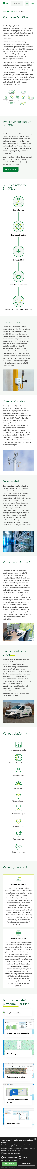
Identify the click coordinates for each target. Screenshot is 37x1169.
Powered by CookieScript (8, 1167)
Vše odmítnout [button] (26, 1164)
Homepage (6, 11)
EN (31, 3)
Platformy (14, 11)
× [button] (35, 1139)
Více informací (19, 1150)
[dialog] (18, 1153)
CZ (33, 3)
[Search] (12, 4)
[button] (27, 3)
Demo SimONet (10, 169)
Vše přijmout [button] (9, 1164)
